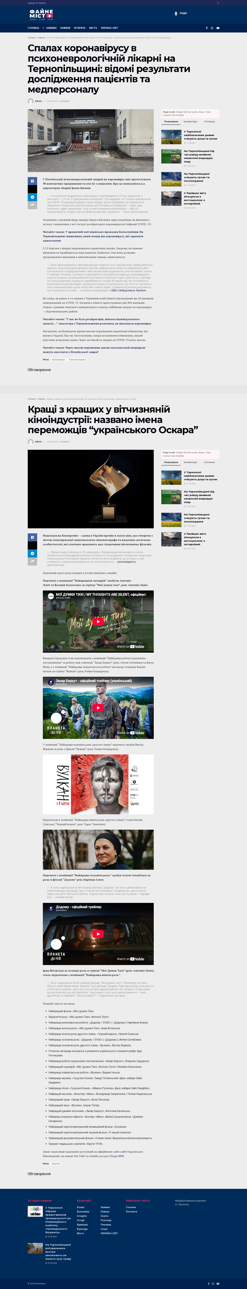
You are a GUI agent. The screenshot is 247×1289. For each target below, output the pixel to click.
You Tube (79, 1156)
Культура (82, 1229)
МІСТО (93, 28)
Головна (32, 38)
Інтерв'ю (82, 1216)
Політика (106, 1220)
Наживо (105, 1207)
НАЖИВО (51, 28)
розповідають (126, 561)
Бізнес (81, 1207)
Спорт (104, 1229)
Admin (38, 101)
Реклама (106, 1224)
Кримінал (82, 1224)
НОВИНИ (65, 28)
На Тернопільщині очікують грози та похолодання (197, 177)
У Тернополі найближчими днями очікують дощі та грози (200, 135)
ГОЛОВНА (33, 28)
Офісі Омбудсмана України (128, 290)
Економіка (83, 1211)
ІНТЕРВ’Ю (80, 28)
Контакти (131, 1211)
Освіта (104, 1216)
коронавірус (58, 359)
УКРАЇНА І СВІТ (109, 28)
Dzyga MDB (117, 1156)
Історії (80, 1220)
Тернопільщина (77, 359)
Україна (56, 1164)
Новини (41, 38)
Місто (80, 1233)
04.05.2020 (52, 101)
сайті (123, 1151)
